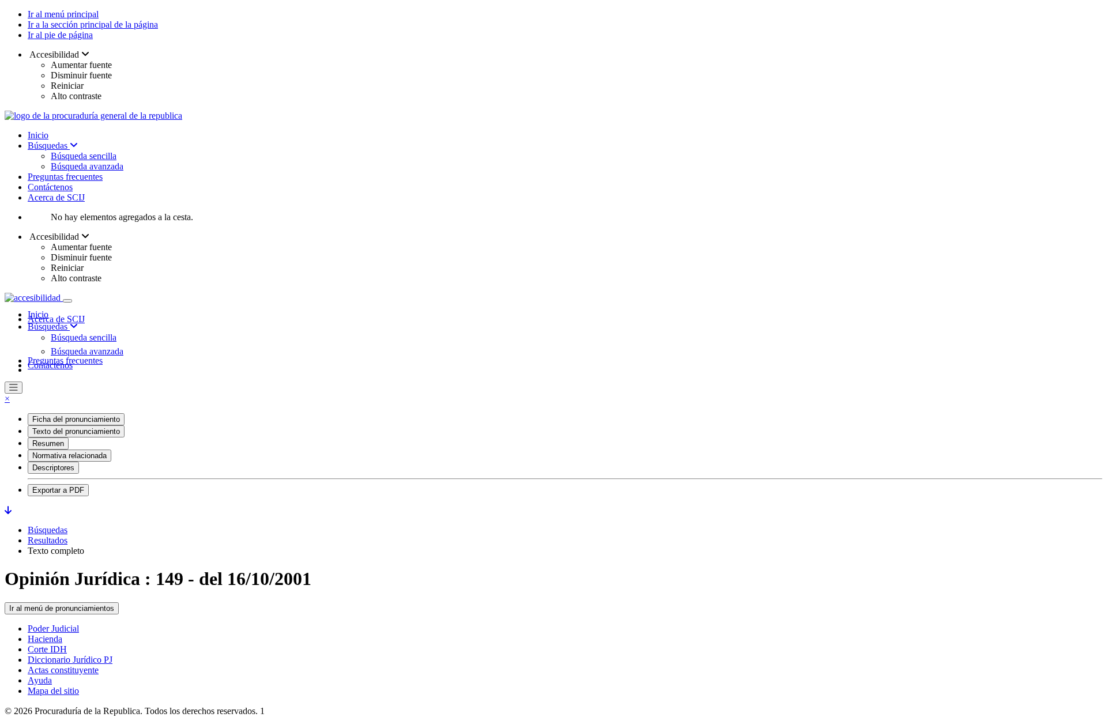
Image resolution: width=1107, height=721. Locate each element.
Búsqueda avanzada (87, 166)
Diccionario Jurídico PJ (70, 660)
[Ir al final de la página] (8, 510)
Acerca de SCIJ (56, 197)
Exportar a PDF (58, 490)
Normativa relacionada (69, 455)
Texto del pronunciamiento (76, 431)
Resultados (47, 540)
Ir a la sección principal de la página (93, 24)
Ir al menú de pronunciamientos (61, 608)
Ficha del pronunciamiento (76, 419)
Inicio (38, 135)
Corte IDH (47, 649)
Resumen (48, 443)
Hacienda (45, 639)
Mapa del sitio (53, 691)
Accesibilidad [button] (54, 54)
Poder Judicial (53, 628)
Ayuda (40, 680)
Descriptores (53, 467)
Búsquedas (49, 145)
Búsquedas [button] (49, 326)
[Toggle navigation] (67, 301)
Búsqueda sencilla (83, 156)
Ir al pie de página (60, 35)
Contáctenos (50, 187)
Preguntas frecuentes (65, 177)
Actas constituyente (63, 670)
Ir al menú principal (63, 14)
